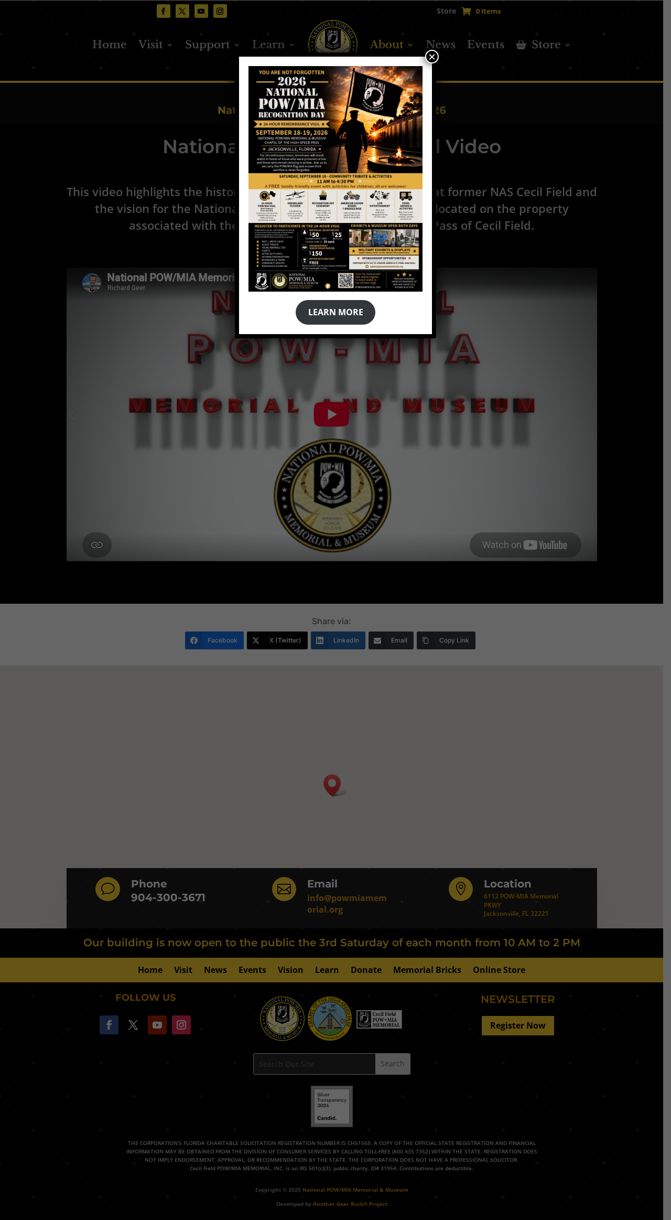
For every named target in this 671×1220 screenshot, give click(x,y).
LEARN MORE (335, 312)
